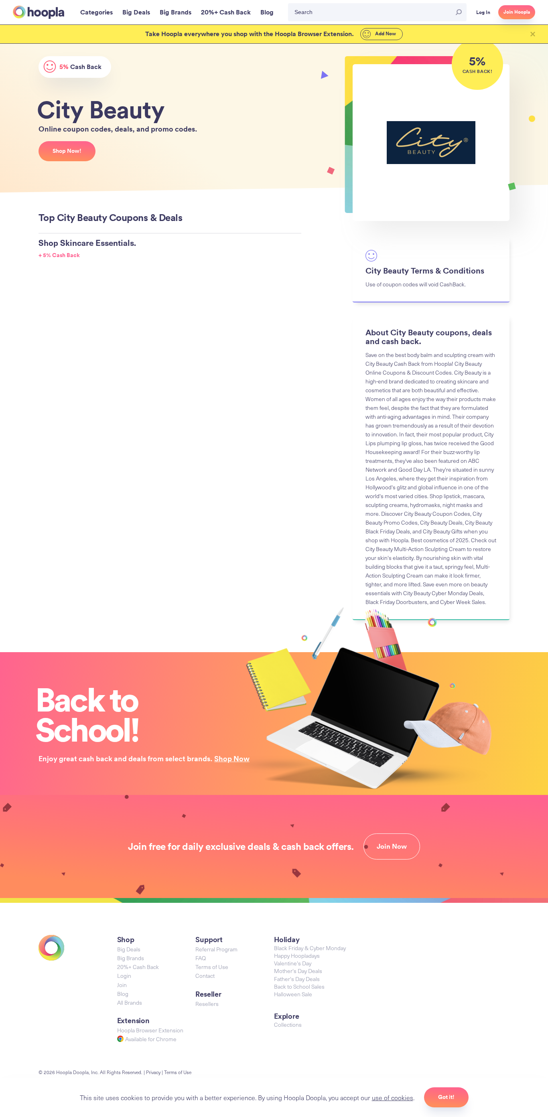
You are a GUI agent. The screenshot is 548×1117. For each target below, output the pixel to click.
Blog (122, 993)
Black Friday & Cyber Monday (310, 948)
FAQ (200, 958)
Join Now (392, 846)
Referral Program (216, 949)
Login (124, 975)
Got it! (446, 1097)
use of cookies (392, 1097)
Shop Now (232, 758)
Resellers (207, 1003)
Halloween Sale (293, 994)
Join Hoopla (516, 12)
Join (122, 985)
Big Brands (130, 958)
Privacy (153, 1072)
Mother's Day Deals (298, 971)
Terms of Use (211, 967)
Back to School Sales (299, 986)
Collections (288, 1024)
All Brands (129, 1002)
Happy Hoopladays (297, 955)
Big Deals (128, 949)
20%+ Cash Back (138, 967)
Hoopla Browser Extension (150, 1030)
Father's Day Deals (297, 979)
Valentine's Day (292, 963)
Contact (205, 975)
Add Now (385, 33)
